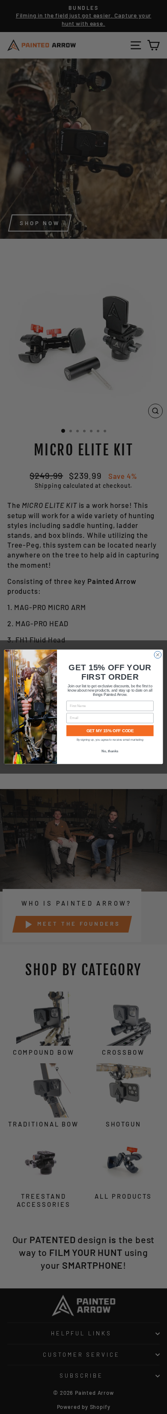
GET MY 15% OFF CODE (110, 731)
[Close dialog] (157, 655)
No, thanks (109, 751)
